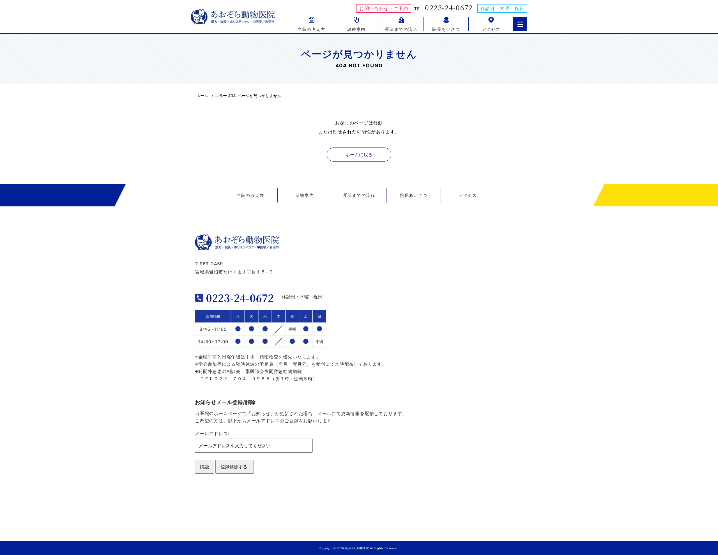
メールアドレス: (212, 433)
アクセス (491, 29)
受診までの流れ (401, 29)
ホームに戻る (359, 154)
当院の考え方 (311, 29)
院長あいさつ (446, 29)
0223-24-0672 (449, 7)
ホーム (202, 95)
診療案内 (356, 29)
